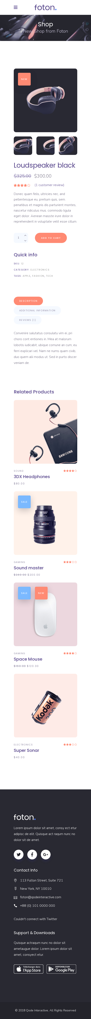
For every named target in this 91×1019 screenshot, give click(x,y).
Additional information (37, 310)
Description (28, 301)
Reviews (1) (27, 320)
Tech (49, 276)
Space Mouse (28, 659)
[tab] (28, 301)
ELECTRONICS (40, 269)
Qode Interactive (37, 1010)
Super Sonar (26, 750)
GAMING (19, 562)
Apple (26, 276)
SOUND (18, 471)
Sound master (29, 568)
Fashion (38, 276)
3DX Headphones (32, 477)
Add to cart (51, 238)
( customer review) (49, 185)
